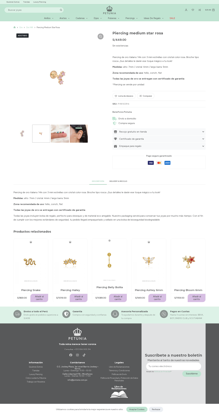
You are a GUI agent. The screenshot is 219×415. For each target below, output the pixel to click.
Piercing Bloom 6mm (188, 290)
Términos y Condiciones (119, 370)
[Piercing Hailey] (70, 261)
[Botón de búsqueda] (60, 10)
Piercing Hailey (70, 290)
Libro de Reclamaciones (119, 367)
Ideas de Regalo (152, 18)
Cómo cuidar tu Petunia (36, 378)
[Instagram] (77, 355)
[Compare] (199, 10)
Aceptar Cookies (137, 409)
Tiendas (26, 2)
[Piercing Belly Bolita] (109, 260)
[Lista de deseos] (193, 10)
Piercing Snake (31, 290)
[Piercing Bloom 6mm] (188, 261)
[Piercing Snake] (31, 261)
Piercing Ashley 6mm (149, 290)
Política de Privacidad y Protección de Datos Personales (119, 379)
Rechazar (156, 409)
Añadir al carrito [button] (39, 298)
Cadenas (80, 18)
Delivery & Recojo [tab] (118, 181)
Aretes (63, 18)
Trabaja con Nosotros (36, 382)
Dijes (96, 18)
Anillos (47, 18)
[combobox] (31, 10)
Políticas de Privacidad (162, 372)
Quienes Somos (12, 2)
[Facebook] (70, 355)
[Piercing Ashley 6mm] (149, 261)
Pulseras (112, 18)
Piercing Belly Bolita (109, 287)
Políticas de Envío (119, 374)
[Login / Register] (186, 10)
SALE (172, 18)
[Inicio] (14, 27)
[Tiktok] (84, 355)
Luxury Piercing (39, 2)
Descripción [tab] (98, 181)
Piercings (130, 18)
